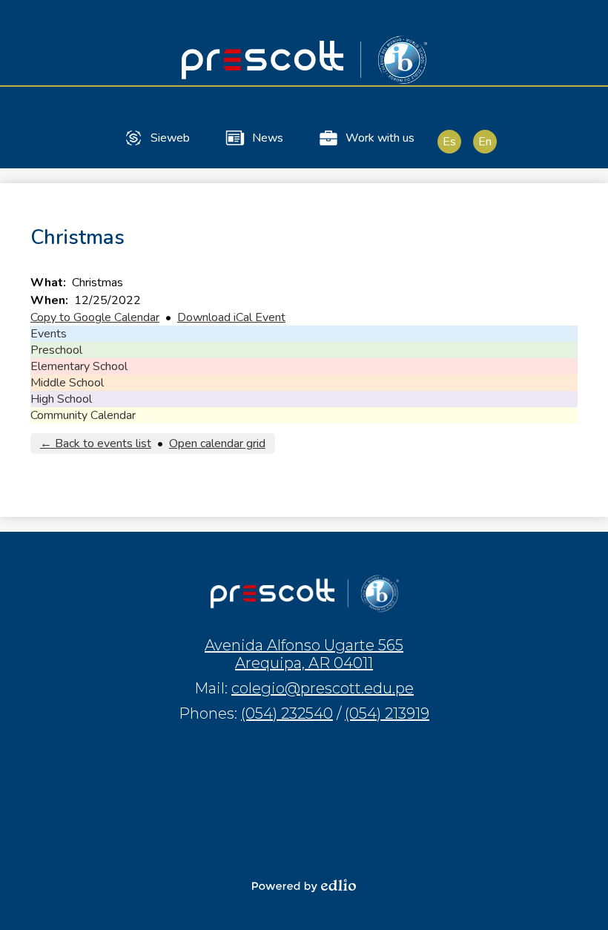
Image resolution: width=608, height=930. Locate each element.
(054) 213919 (387, 713)
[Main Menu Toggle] (584, 23)
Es (449, 141)
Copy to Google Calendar (94, 317)
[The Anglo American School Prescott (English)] (304, 59)
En (485, 141)
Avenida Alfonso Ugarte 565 (304, 654)
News (267, 138)
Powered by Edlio (304, 885)
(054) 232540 (287, 713)
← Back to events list (95, 443)
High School (61, 399)
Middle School (67, 383)
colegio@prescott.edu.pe (322, 688)
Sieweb (170, 138)
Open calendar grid (217, 443)
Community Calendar (83, 415)
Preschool (56, 350)
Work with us (380, 138)
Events (48, 334)
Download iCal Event (231, 317)
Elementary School (79, 366)
